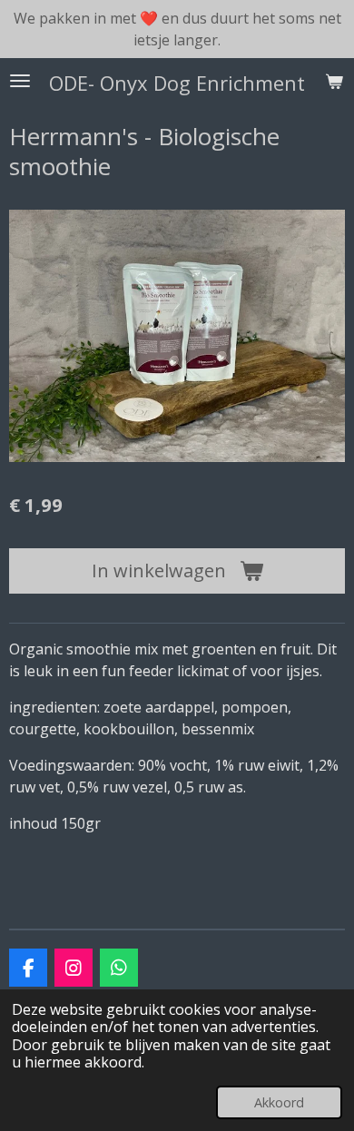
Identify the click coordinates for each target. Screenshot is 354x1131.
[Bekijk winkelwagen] (334, 80)
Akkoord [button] (279, 1102)
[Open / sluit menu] (20, 80)
